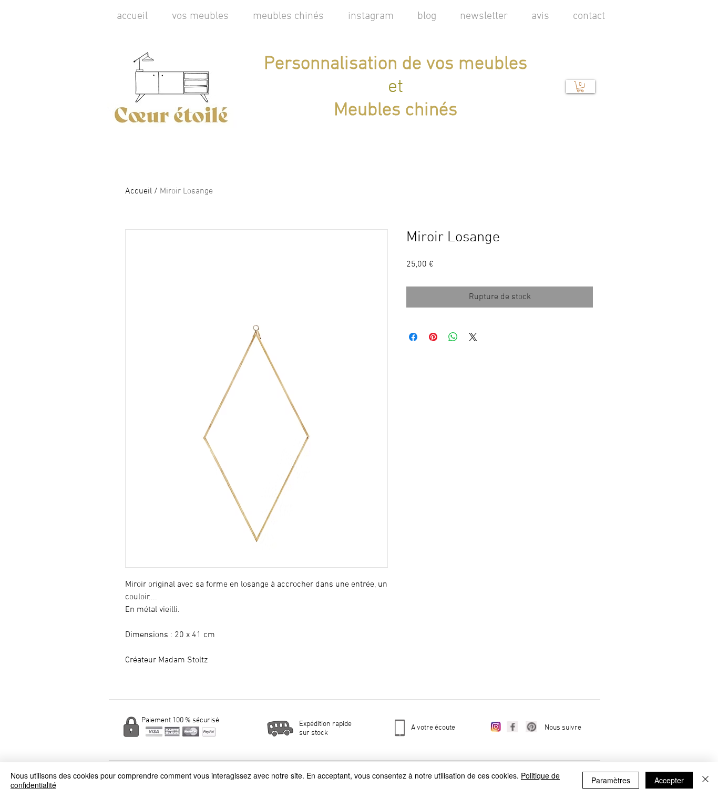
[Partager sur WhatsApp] (453, 337)
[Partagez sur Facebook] (413, 337)
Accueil (138, 191)
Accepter (669, 780)
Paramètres (610, 780)
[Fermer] (705, 780)
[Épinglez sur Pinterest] (433, 337)
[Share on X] (473, 337)
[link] (580, 86)
